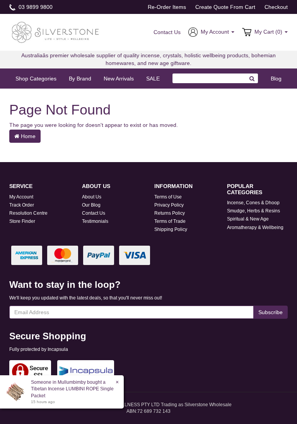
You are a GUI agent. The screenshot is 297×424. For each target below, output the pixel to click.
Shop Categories (35, 78)
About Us (91, 197)
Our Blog (91, 205)
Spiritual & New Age (248, 219)
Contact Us (167, 32)
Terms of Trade (170, 221)
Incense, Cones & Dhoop (253, 202)
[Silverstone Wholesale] (55, 32)
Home (27, 136)
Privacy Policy (169, 205)
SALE (153, 78)
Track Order (21, 205)
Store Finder (22, 221)
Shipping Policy (170, 229)
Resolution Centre (28, 213)
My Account (21, 197)
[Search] (252, 78)
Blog (276, 78)
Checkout (276, 7)
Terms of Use (168, 197)
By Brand (80, 78)
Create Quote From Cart (225, 7)
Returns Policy (169, 213)
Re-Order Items (167, 7)
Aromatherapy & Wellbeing (255, 227)
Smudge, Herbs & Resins (253, 211)
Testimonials (95, 221)
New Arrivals (119, 78)
